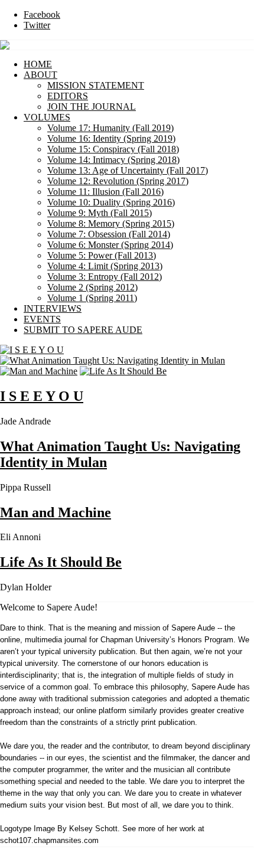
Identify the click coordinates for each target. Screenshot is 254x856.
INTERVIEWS (53, 308)
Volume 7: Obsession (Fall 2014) (108, 234)
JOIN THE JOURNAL (91, 107)
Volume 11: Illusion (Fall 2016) (105, 192)
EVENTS (42, 319)
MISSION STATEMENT (95, 85)
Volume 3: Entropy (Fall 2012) (104, 277)
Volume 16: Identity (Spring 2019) (111, 138)
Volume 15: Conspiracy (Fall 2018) (113, 149)
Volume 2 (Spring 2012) (92, 287)
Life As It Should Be (61, 562)
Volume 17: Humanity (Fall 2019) (110, 128)
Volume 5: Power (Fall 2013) (101, 255)
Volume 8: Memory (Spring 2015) (110, 223)
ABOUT (40, 75)
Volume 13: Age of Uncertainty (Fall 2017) (127, 170)
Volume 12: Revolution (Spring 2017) (117, 181)
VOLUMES (47, 117)
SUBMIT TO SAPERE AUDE (83, 330)
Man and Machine (55, 512)
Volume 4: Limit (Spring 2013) (104, 266)
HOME (38, 64)
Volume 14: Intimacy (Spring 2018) (113, 160)
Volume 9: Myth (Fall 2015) (99, 213)
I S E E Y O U (41, 396)
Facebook (42, 14)
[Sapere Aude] (4, 46)
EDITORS (67, 96)
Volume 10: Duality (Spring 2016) (111, 202)
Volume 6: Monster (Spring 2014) (110, 245)
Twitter (37, 25)
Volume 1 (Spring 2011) (92, 298)
